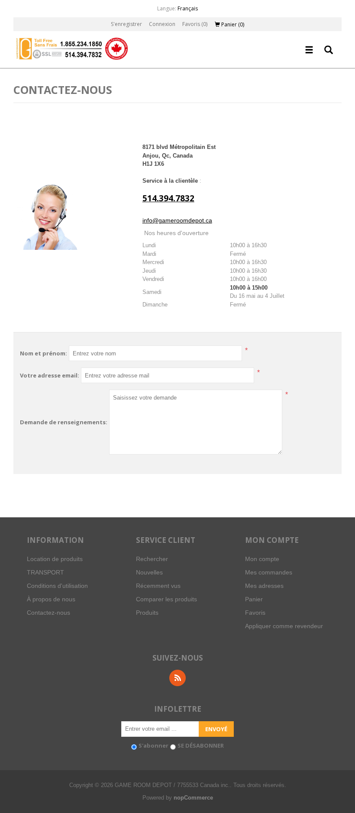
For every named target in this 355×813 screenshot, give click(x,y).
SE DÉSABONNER (201, 745)
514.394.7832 (168, 198)
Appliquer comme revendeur (284, 626)
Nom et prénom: (43, 353)
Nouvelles (149, 572)
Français (188, 8)
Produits (147, 612)
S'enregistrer (126, 24)
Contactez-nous (48, 612)
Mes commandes (268, 572)
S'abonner (153, 745)
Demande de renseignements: (63, 422)
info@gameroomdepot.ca (177, 220)
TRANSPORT (45, 572)
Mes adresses (264, 585)
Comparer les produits (166, 599)
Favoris (255, 612)
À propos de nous (51, 599)
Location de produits (55, 558)
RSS (177, 678)
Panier (254, 599)
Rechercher (152, 558)
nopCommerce (193, 797)
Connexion (162, 24)
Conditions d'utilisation (57, 585)
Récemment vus (158, 585)
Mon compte (262, 558)
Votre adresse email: (49, 375)
